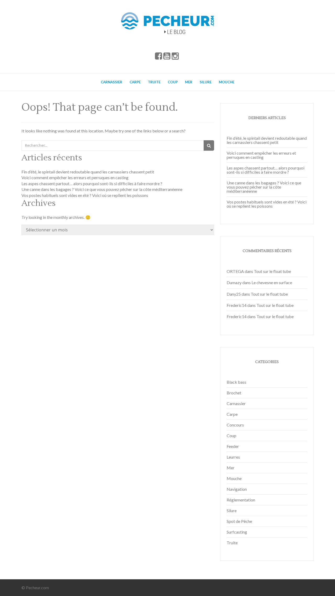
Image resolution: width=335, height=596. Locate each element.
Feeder (233, 446)
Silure (205, 82)
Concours (235, 424)
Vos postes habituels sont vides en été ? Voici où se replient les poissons (84, 195)
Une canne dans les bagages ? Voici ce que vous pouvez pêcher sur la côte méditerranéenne (101, 189)
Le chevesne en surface (272, 282)
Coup (173, 82)
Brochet (234, 392)
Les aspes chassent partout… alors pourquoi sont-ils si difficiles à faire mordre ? (91, 183)
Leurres (233, 456)
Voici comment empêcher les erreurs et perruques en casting (75, 177)
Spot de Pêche (239, 521)
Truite (154, 82)
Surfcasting (237, 531)
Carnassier (111, 82)
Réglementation (241, 499)
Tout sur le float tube (272, 271)
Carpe (135, 82)
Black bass (236, 381)
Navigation (237, 489)
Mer (188, 82)
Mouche (226, 82)
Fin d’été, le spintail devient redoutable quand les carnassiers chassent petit (87, 171)
